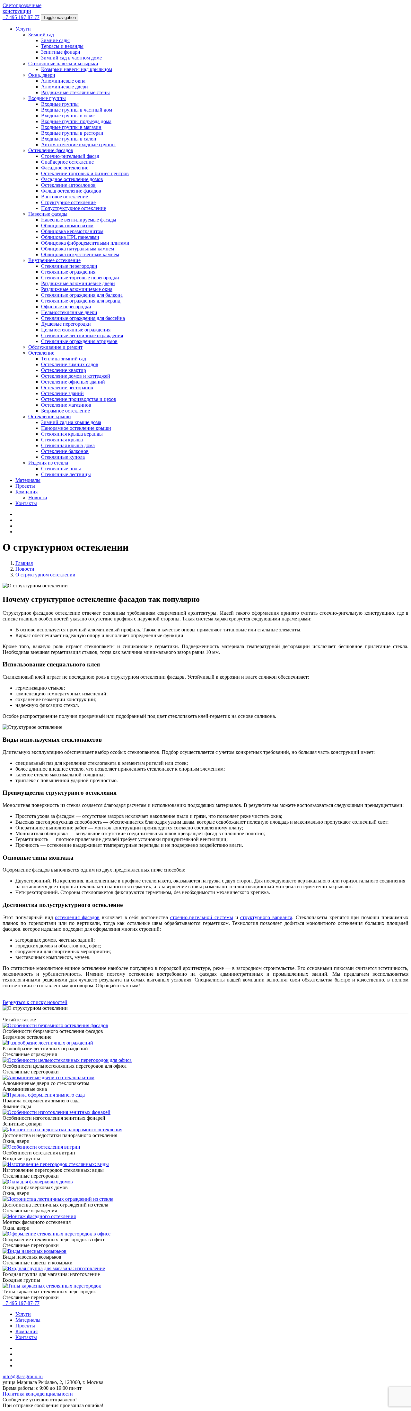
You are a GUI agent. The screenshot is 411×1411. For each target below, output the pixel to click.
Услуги (23, 29)
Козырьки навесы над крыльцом (76, 69)
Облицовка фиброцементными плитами (85, 243)
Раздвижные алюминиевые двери (78, 283)
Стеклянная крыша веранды (72, 434)
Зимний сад (41, 34)
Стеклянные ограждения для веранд (80, 300)
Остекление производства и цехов (78, 399)
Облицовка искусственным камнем (80, 254)
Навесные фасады (47, 214)
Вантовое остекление (64, 196)
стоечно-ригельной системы (201, 917)
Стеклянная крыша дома (68, 445)
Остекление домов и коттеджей (75, 376)
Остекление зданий (62, 393)
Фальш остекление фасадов (71, 191)
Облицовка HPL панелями (70, 237)
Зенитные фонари (60, 52)
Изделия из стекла (48, 463)
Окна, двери (41, 75)
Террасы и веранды (62, 46)
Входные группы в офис (68, 115)
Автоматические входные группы (78, 144)
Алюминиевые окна (63, 81)
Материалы (27, 480)
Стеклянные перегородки (69, 266)
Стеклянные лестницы (66, 474)
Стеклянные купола (63, 457)
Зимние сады (55, 40)
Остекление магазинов (66, 405)
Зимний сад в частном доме (71, 57)
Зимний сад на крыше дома (71, 422)
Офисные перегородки (66, 306)
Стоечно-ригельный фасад (70, 156)
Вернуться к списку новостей (35, 1002)
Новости (37, 497)
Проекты (25, 486)
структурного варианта (266, 917)
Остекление (41, 353)
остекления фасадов (77, 917)
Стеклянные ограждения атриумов (79, 341)
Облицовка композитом (67, 225)
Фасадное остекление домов (72, 179)
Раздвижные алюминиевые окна (76, 289)
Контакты (26, 503)
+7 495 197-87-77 (21, 17)
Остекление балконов (65, 451)
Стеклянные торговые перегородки (80, 277)
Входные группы (47, 98)
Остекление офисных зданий (73, 381)
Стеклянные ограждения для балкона (82, 295)
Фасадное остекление (64, 167)
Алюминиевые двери (64, 86)
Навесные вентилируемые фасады (78, 219)
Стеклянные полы (61, 468)
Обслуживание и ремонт (55, 347)
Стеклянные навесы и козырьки (63, 63)
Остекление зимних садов (69, 364)
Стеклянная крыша (62, 439)
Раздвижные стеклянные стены (75, 92)
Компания (26, 491)
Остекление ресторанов (67, 387)
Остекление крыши (49, 416)
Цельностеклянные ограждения (75, 329)
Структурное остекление (68, 202)
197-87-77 (21, 1303)
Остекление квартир (63, 370)
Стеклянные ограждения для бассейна (83, 318)
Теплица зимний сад (63, 358)
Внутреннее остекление (54, 260)
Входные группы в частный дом (76, 110)
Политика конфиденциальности (38, 1394)
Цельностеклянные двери (69, 312)
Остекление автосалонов (68, 185)
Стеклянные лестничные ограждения (82, 335)
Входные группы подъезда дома (76, 121)
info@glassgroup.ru (23, 1376)
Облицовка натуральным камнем (77, 248)
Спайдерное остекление (67, 162)
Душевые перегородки (66, 324)
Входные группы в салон (68, 138)
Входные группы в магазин (71, 127)
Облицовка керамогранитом (72, 231)
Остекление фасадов (50, 150)
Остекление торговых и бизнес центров (85, 173)
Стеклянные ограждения (68, 272)
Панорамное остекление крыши (76, 428)
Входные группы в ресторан (72, 133)
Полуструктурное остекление (73, 208)
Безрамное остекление (65, 410)
